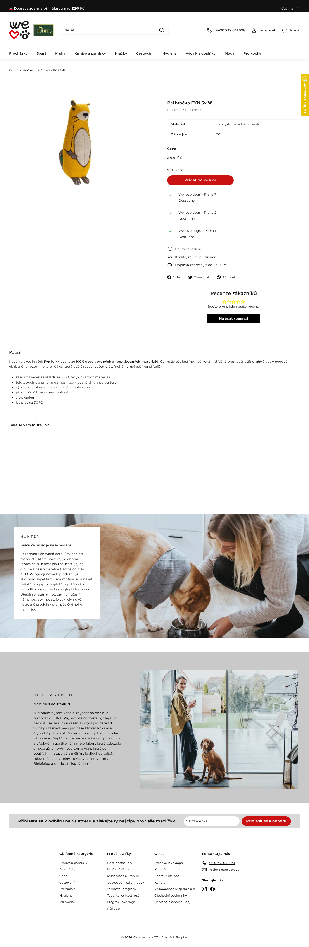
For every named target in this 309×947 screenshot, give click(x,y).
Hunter (173, 110)
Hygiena (169, 53)
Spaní (41, 53)
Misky (60, 53)
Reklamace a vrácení (123, 876)
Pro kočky (252, 53)
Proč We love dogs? (169, 863)
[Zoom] (80, 142)
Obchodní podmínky (170, 895)
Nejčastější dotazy (121, 869)
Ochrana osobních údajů (173, 902)
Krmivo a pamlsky (90, 53)
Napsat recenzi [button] (233, 318)
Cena (171, 148)
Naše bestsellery (119, 863)
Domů (13, 70)
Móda (229, 53)
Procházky (18, 53)
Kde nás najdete (167, 869)
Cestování (144, 53)
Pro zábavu (68, 889)
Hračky (121, 53)
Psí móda (66, 902)
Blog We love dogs (121, 902)
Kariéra (159, 882)
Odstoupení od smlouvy (125, 882)
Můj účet (114, 908)
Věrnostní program (121, 889)
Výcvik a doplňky (201, 53)
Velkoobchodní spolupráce (175, 889)
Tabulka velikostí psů (123, 895)
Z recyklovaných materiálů (238, 124)
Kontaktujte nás (166, 876)
